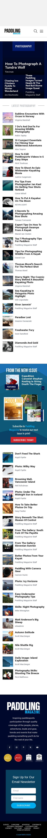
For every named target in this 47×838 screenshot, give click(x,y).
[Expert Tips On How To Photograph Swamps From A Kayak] (8, 228)
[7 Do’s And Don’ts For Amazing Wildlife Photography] (8, 130)
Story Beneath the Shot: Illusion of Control (29, 518)
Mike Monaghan (22, 610)
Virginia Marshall (22, 120)
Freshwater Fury (24, 330)
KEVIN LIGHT (21, 204)
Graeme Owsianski (23, 321)
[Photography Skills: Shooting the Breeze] (8, 674)
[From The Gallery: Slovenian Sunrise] (8, 547)
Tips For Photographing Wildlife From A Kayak (28, 253)
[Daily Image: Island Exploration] (8, 661)
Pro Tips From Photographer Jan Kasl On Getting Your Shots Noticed (28, 185)
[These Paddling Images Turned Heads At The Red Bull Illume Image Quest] (34, 86)
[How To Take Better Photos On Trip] (8, 508)
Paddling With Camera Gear (28, 570)
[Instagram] (16, 747)
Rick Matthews (21, 677)
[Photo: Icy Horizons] (8, 585)
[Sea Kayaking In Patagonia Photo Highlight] (8, 294)
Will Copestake (21, 299)
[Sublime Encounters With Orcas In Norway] (8, 117)
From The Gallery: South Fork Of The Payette (29, 531)
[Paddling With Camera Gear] (8, 572)
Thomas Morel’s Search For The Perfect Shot (28, 265)
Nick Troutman (21, 163)
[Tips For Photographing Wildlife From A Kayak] (8, 255)
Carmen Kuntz (21, 574)
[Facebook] (9, 747)
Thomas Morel (21, 270)
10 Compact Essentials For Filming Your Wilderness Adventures (28, 142)
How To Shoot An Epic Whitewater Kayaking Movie (27, 170)
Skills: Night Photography (29, 606)
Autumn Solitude (24, 632)
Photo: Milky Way (25, 466)
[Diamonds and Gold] (8, 346)
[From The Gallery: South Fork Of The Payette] (8, 534)
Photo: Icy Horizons (26, 581)
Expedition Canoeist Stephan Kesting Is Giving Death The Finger (32, 380)
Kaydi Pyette (20, 457)
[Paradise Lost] (8, 321)
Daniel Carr (20, 257)
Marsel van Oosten (23, 233)
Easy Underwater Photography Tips (25, 595)
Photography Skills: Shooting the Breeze (27, 672)
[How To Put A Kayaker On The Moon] (8, 202)
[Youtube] (37, 747)
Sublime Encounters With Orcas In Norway (29, 115)
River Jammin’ (23, 304)
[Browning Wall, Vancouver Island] (8, 483)
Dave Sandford (21, 333)
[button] (35, 32)
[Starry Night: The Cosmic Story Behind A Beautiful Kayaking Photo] (8, 281)
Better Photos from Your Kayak (29, 557)
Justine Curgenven (23, 176)
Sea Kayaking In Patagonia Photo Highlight (24, 293)
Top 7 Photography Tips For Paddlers (28, 240)
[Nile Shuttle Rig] (8, 649)
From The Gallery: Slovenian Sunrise (25, 544)
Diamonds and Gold (26, 342)
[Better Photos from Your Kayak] (8, 559)
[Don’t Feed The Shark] (8, 457)
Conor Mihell (20, 193)
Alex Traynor (20, 149)
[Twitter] (30, 747)
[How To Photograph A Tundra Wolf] (23, 58)
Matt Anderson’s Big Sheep (26, 621)
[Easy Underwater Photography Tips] (8, 598)
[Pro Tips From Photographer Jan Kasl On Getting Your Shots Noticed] (8, 185)
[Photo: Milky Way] (8, 470)
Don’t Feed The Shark (27, 453)
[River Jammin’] (8, 308)
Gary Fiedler (20, 511)
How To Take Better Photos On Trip (26, 506)
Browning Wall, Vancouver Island (25, 480)
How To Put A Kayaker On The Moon (28, 199)
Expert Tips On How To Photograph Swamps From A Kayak (28, 227)
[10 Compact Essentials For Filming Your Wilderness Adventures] (8, 144)
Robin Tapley (20, 135)
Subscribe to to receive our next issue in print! (23, 429)
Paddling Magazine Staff (26, 244)
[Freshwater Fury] (8, 334)
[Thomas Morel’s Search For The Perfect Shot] (8, 268)
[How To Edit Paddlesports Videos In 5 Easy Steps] (8, 158)
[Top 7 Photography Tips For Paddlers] (8, 242)
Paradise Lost (23, 317)
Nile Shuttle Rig (24, 645)
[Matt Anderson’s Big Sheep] (8, 623)
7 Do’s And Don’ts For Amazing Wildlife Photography (27, 129)
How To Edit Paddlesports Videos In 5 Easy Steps (29, 156)
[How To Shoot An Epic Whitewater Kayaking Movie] (8, 171)
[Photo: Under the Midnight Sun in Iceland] (8, 496)
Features (11, 386)
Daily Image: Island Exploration (26, 659)
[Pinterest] (23, 747)
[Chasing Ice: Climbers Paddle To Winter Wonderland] (13, 86)
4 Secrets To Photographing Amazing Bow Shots (29, 213)
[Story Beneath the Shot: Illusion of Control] (8, 521)
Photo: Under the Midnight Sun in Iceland (28, 493)
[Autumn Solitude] (8, 636)
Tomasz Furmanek (23, 220)
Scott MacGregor (22, 636)
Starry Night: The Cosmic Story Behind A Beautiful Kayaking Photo (29, 279)
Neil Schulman (21, 485)
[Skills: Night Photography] (8, 610)
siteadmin (19, 626)
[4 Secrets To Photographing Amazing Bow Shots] (8, 215)
